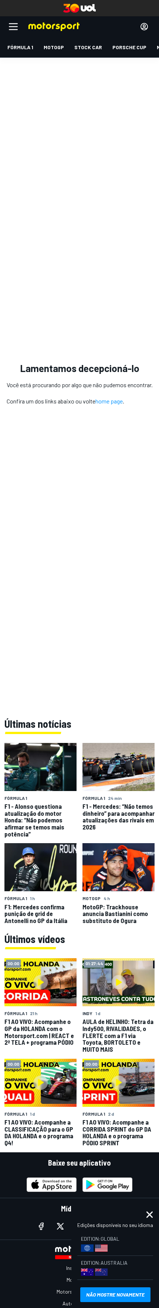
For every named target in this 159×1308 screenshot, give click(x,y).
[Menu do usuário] (144, 26)
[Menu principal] (13, 27)
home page (109, 401)
